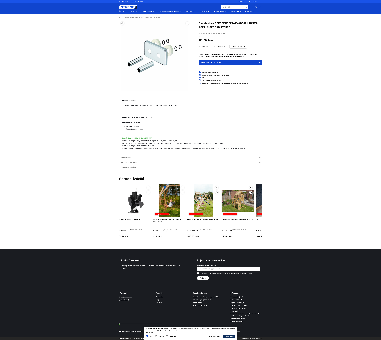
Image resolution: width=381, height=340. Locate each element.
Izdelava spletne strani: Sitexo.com (252, 338)
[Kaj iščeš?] (246, 7)
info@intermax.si (138, 1)
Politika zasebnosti (200, 305)
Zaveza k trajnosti (236, 297)
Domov (121, 18)
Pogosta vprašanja (237, 303)
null (257, 219)
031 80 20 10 (124, 1)
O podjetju (241, 1)
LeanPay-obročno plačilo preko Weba (206, 297)
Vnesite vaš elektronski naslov (206, 265)
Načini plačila (198, 303)
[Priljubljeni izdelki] (256, 7)
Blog (248, 1)
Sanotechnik (206, 23)
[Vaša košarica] (260, 7)
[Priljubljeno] (148, 192)
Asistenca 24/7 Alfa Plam (239, 305)
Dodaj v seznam (238, 46)
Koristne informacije (237, 319)
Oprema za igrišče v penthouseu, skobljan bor (237, 219)
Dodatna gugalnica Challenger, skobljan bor (202, 219)
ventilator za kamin (129, 219)
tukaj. (250, 273)
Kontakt (255, 1)
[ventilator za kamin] (135, 200)
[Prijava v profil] (252, 7)
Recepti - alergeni (236, 321)
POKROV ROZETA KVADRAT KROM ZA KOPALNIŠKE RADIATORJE (142, 18)
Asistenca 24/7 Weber (238, 308)
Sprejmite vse (229, 336)
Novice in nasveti (236, 300)
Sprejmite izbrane (214, 336)
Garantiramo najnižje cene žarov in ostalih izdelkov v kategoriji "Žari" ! (245, 315)
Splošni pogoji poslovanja (202, 300)
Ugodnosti (234, 311)
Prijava (203, 278)
